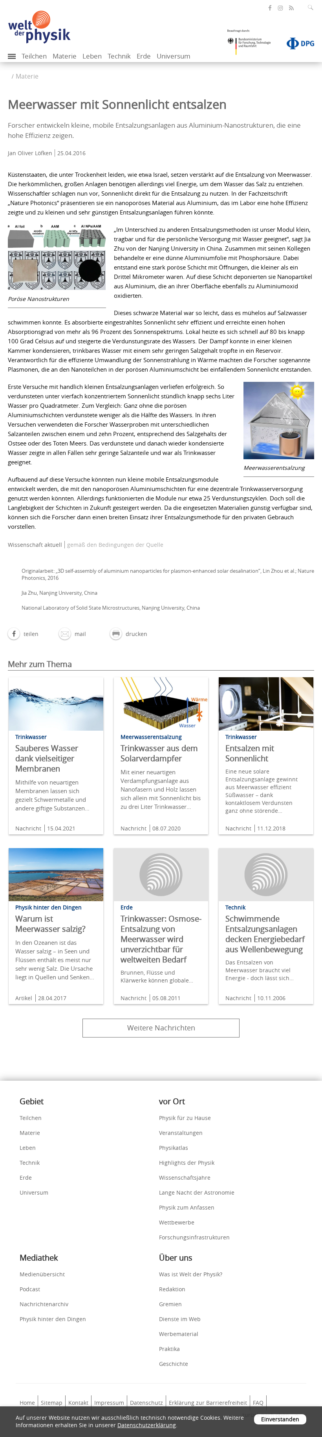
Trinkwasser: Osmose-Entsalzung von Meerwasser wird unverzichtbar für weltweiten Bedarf (161, 939)
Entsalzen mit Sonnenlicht (249, 753)
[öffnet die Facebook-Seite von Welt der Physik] (270, 8)
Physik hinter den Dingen (53, 1319)
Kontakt (78, 1402)
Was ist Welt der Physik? (190, 1274)
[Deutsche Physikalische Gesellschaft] (296, 45)
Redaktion (172, 1289)
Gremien (170, 1304)
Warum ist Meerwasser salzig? (50, 923)
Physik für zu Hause (185, 1118)
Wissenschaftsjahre (184, 1177)
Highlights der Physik (186, 1162)
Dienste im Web (180, 1319)
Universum (173, 55)
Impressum (109, 1402)
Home (27, 1402)
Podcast (30, 1289)
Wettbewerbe (176, 1222)
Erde (144, 55)
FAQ (258, 1402)
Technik (119, 55)
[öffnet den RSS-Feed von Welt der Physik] (291, 8)
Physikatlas (173, 1147)
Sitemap (51, 1402)
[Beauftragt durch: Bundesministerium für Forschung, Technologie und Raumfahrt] (252, 45)
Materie (65, 55)
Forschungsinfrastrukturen (194, 1237)
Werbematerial (178, 1334)
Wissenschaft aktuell (35, 544)
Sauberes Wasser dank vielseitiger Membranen (46, 758)
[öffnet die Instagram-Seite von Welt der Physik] (280, 8)
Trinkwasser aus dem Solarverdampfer (159, 753)
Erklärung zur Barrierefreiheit (208, 1402)
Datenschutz (146, 1402)
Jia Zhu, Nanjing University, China (59, 592)
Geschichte (173, 1363)
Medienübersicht (42, 1274)
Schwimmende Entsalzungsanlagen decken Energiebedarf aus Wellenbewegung (265, 934)
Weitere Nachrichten (161, 1027)
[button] (23, 634)
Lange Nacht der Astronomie (196, 1192)
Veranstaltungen (181, 1132)
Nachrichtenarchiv (44, 1304)
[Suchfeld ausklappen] (312, 7)
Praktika (169, 1349)
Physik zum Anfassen (186, 1207)
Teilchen (34, 55)
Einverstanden (280, 1419)
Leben (92, 55)
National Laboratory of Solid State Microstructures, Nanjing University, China (111, 607)
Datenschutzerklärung (146, 1425)
